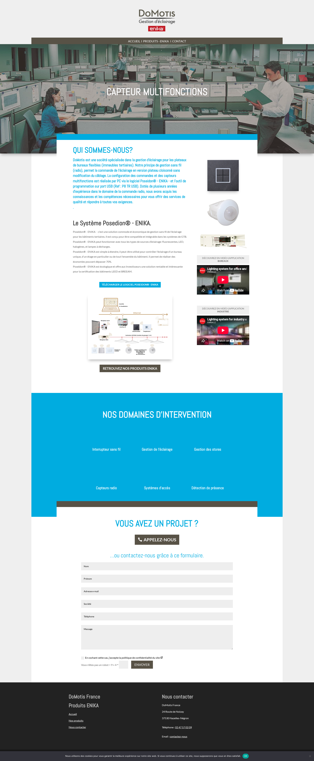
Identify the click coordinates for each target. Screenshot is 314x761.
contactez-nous (178, 736)
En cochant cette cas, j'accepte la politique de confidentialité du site (122, 657)
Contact (179, 41)
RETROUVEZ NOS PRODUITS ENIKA (130, 368)
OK (245, 756)
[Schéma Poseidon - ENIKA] (130, 354)
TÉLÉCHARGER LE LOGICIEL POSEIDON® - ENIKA (130, 284)
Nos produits (76, 720)
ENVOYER (142, 665)
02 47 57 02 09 (183, 727)
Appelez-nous (160, 539)
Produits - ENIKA (156, 41)
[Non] (310, 756)
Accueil (134, 41)
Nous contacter (77, 727)
